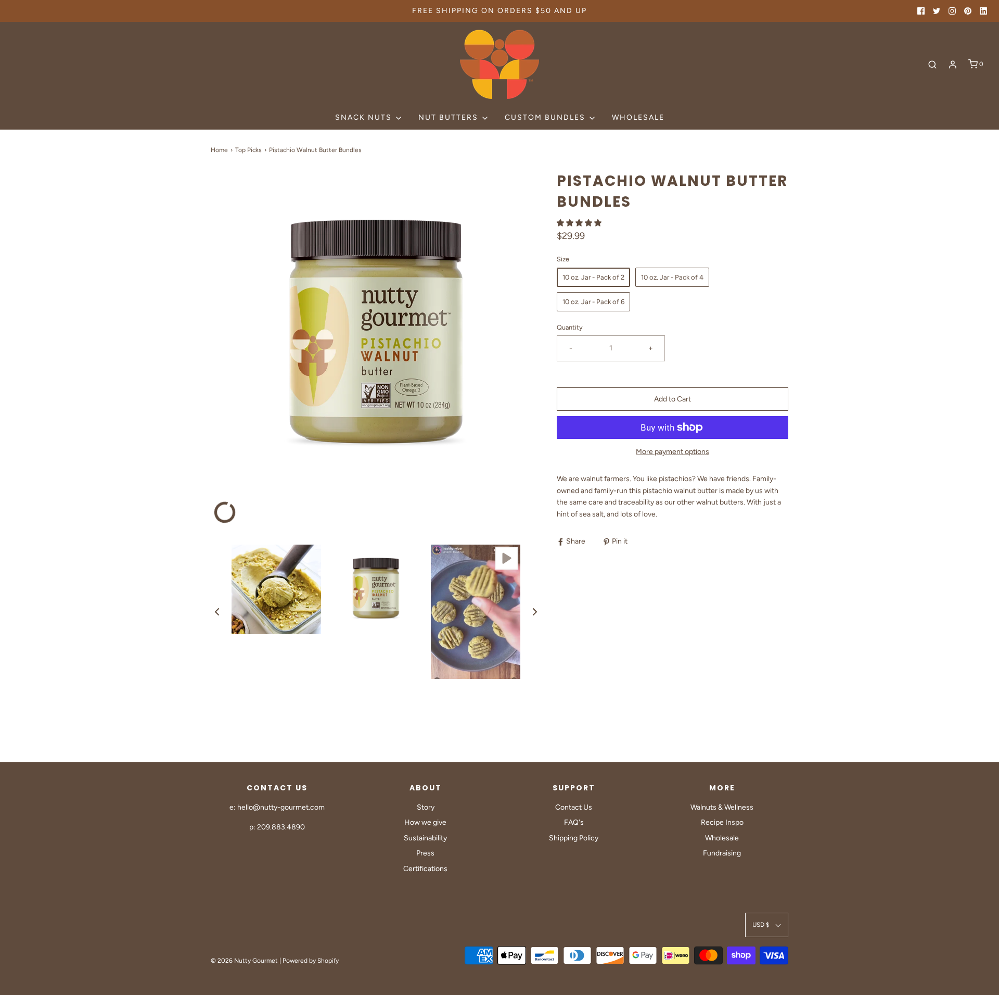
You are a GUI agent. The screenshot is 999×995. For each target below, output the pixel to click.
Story (425, 807)
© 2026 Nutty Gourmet (244, 960)
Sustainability (425, 838)
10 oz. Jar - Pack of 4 (672, 277)
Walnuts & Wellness (721, 807)
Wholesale (638, 117)
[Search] (932, 64)
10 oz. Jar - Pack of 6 (593, 302)
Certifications (425, 868)
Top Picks (248, 150)
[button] (217, 612)
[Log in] (952, 64)
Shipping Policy (573, 838)
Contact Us (573, 807)
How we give (425, 822)
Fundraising (722, 853)
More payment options (672, 451)
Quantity (570, 327)
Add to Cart (672, 399)
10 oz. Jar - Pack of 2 (593, 277)
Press (425, 853)
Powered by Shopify (311, 960)
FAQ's (574, 822)
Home (219, 150)
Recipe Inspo (722, 822)
